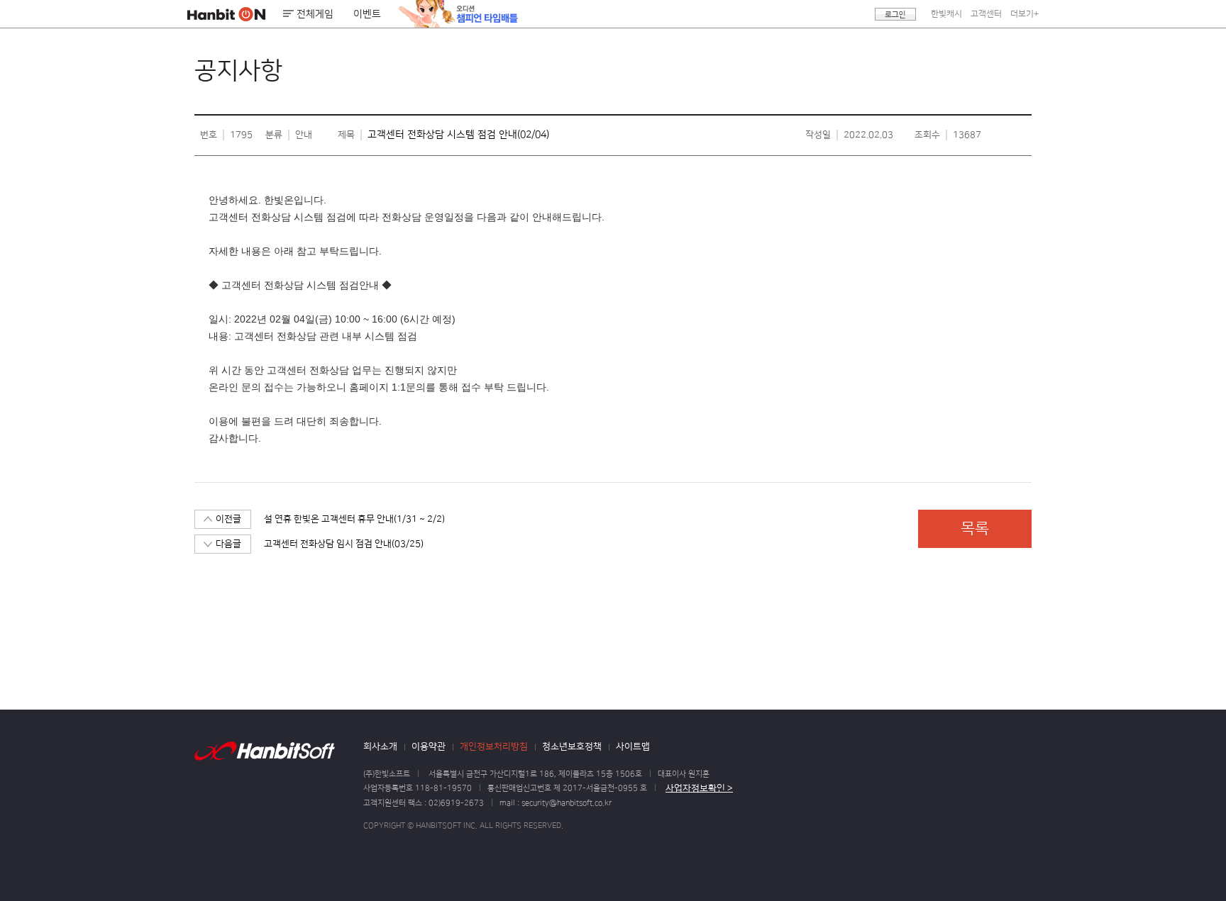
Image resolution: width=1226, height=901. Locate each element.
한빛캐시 (946, 13)
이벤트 (367, 14)
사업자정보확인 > (699, 788)
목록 (975, 528)
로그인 (895, 14)
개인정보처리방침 (494, 746)
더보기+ (1024, 13)
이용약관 (429, 746)
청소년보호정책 (572, 746)
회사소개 (380, 746)
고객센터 (986, 13)
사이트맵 (633, 746)
